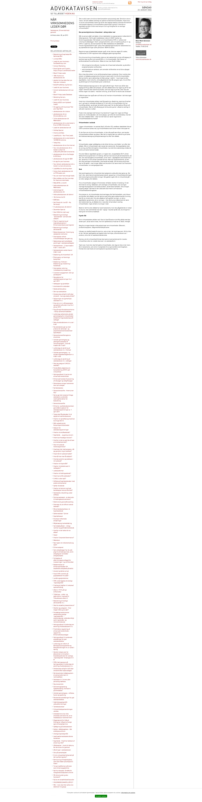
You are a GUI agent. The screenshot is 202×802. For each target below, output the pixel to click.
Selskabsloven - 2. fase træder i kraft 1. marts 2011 (63, 246)
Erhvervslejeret (58, 547)
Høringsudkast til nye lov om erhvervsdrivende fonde (62, 375)
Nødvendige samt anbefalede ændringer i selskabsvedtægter (63, 242)
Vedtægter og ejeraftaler (61, 283)
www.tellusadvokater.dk (143, 59)
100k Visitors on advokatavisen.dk (59, 76)
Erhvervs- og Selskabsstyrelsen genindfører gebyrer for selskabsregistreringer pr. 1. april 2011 (63, 408)
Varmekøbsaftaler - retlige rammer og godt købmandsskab (63, 527)
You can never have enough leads (63, 176)
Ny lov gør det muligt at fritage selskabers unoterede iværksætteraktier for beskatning (63, 398)
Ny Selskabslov (58, 388)
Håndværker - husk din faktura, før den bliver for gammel (63, 746)
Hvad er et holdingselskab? (62, 473)
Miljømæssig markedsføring (62, 523)
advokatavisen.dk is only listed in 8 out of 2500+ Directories (64, 124)
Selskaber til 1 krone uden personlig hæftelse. (61, 680)
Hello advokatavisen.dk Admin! (63, 194)
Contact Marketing (59, 66)
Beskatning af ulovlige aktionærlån (60, 228)
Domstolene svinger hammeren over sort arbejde (63, 384)
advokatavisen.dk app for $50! (63, 159)
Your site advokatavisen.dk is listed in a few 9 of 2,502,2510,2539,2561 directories (63, 149)
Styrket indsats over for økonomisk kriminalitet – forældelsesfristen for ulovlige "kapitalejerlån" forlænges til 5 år (63, 655)
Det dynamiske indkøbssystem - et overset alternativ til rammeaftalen (63, 675)
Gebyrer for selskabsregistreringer (61, 429)
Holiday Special (58, 130)
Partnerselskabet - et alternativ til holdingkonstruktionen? (63, 498)
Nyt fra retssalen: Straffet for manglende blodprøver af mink (63, 771)
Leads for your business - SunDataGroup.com (61, 62)
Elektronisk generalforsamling (63, 502)
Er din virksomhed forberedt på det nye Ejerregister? (63, 756)
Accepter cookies (101, 796)
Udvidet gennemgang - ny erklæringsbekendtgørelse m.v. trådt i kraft (63, 354)
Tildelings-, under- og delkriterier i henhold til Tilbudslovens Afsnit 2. (61, 596)
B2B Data (56, 200)
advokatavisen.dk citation (61, 111)
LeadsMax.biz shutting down (62, 168)
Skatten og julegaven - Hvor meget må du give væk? (62, 609)
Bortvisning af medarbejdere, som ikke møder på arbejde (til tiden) (63, 761)
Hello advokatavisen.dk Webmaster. (60, 186)
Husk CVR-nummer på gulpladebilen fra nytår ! (61, 574)
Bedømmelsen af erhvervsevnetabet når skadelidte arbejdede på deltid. (63, 566)
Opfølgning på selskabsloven (62, 726)
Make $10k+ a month (60, 183)
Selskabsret (54, 30)
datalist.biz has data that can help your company (62, 81)
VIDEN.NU (70, 13)
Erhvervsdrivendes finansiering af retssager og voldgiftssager (63, 380)
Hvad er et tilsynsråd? (60, 463)
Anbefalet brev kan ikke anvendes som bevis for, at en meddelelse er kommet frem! (62, 715)
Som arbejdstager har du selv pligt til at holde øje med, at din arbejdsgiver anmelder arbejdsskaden (63, 552)
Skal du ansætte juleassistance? (63, 605)
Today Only (56, 142)
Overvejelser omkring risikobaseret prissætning (61, 269)
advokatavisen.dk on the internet (64, 145)
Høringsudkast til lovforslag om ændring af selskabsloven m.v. (63, 625)
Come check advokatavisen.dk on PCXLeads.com (63, 172)
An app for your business (61, 161)
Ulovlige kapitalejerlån (60, 734)
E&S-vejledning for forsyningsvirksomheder (61, 424)
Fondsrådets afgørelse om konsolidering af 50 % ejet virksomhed (61, 370)
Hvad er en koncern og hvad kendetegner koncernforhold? (63, 489)
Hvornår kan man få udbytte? (62, 456)
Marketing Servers (59, 97)
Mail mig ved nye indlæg (145, 2)
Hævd (55, 535)
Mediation (56, 540)
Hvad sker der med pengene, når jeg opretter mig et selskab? (63, 450)
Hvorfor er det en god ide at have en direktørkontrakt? (63, 441)
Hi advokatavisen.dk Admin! (62, 207)
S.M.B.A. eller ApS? (59, 478)
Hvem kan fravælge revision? (62, 437)
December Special (59, 209)
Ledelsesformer (58, 471)
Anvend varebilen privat (61, 571)
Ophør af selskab (58, 486)
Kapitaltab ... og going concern (63, 435)
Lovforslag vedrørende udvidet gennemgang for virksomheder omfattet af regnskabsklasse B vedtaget (63, 317)
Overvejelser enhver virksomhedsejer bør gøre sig (62, 237)
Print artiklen (54, 41)
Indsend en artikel (97, 2)
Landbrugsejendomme (60, 578)
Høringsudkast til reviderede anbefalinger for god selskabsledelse (62, 639)
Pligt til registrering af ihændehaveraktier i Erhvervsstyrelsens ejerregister (63, 223)
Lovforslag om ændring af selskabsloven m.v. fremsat (62, 349)
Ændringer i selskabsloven (62, 750)
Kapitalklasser (58, 516)
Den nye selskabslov (59, 291)
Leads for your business (61, 87)
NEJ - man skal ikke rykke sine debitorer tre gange (63, 786)
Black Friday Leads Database (62, 94)
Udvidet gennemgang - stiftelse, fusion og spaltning (63, 694)
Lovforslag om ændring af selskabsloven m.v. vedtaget (62, 360)
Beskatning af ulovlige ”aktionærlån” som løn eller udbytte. (62, 216)
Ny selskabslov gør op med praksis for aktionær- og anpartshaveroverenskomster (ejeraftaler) (62, 329)
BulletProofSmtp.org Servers (62, 85)
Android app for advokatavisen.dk (59, 191)
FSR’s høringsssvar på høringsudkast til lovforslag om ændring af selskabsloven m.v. (63, 664)
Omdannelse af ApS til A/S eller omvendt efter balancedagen (63, 669)
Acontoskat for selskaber (61, 286)
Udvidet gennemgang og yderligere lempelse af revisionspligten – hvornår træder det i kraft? (61, 342)
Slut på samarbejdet (59, 752)
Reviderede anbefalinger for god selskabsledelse (63, 698)
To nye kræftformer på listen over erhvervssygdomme (62, 767)
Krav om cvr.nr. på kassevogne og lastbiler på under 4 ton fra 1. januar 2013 (63, 305)
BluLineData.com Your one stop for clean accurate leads (63, 179)
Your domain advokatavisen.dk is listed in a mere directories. (63, 165)
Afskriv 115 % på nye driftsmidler (60, 591)
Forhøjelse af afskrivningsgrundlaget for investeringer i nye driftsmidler (63, 560)
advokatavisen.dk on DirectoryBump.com (60, 115)
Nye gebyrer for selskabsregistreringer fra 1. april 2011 (62, 279)
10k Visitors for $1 (59, 197)
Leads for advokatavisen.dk (62, 127)
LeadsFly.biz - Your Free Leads (63, 135)
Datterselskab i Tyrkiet (60, 513)
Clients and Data (58, 133)
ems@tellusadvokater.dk (144, 44)
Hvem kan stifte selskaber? (62, 476)
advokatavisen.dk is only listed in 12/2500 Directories (64, 139)
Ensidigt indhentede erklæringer (60, 520)
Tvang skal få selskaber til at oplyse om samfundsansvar (62, 415)
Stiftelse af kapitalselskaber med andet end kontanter (64, 482)
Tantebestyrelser (58, 706)
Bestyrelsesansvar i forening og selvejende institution (63, 233)
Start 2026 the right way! (61, 212)
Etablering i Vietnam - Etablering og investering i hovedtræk (62, 263)
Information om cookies (128, 792)
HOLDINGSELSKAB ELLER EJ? (63, 782)
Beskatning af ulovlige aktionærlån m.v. (60, 602)
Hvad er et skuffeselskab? (61, 432)
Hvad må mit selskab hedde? (62, 454)
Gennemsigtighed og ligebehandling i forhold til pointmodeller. (62, 688)
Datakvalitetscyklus (59, 289)
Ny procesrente (58, 684)
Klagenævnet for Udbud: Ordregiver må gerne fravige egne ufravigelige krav (62, 722)
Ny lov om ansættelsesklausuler (63, 779)
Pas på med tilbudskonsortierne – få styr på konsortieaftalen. (63, 310)
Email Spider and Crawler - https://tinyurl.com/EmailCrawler (64, 69)
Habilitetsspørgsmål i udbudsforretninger (60, 703)
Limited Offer (57, 59)
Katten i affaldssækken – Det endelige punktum (62, 730)
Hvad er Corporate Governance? (63, 537)
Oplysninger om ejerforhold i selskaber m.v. (62, 299)
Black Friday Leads (59, 73)
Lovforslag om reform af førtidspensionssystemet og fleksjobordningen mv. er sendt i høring (63, 646)
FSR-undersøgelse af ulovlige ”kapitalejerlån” (62, 582)
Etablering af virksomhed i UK (63, 255)
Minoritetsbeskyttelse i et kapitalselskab (61, 510)
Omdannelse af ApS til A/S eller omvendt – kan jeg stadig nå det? (64, 295)
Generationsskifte (59, 403)
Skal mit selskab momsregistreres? (59, 445)
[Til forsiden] (73, 10)
